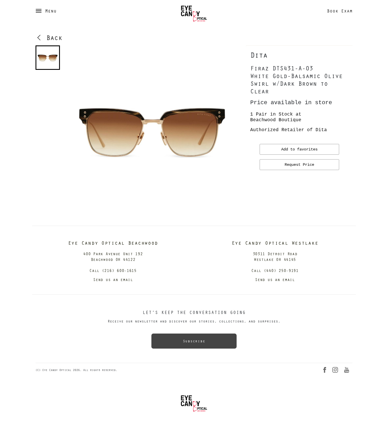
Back (52, 37)
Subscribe (194, 340)
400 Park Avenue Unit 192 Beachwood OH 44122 (113, 256)
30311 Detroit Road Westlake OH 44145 (275, 256)
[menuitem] (48, 57)
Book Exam (339, 11)
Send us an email (113, 279)
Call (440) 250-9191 (275, 270)
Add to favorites (299, 149)
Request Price (299, 164)
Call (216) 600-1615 (113, 270)
